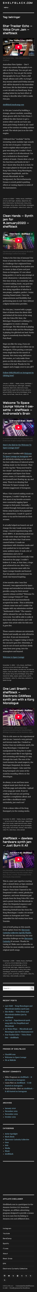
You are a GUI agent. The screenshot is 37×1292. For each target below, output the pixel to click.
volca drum (22, 207)
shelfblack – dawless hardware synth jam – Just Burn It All (18, 842)
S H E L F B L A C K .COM (17, 3)
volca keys (21, 678)
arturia (5, 201)
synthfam (16, 974)
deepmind (25, 201)
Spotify (6, 1243)
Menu (6, 7)
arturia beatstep (16, 963)
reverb (5, 974)
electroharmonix (8, 203)
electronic (13, 388)
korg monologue (21, 392)
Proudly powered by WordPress (20, 1288)
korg (25, 203)
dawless (18, 201)
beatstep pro (12, 385)
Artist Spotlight (11, 1134)
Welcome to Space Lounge (15, 1057)
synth (29, 676)
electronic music (22, 388)
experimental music (18, 390)
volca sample (21, 830)
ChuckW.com (10, 1054)
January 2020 (10, 1108)
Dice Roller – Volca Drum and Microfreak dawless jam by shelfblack (17, 1014)
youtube (22, 976)
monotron (14, 971)
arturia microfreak (14, 667)
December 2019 (11, 1111)
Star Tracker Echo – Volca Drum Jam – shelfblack (17, 30)
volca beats (28, 827)
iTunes (5, 1248)
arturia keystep (16, 965)
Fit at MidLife (10, 1060)
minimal (21, 827)
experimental (7, 390)
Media (18, 198)
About (5, 1253)
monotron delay (8, 676)
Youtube (6, 1233)
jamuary (28, 390)
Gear (7, 1142)
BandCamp (7, 1238)
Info (18, 665)
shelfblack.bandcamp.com (13, 105)
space (16, 676)
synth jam (6, 207)
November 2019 (11, 1114)
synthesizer (14, 207)
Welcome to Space (10, 657)
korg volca (14, 205)
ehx (30, 201)
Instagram (7, 1228)
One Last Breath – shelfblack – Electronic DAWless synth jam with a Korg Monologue (18, 696)
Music (22, 198)
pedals (27, 971)
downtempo (14, 669)
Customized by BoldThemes (25, 1286)
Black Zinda (9, 1137)
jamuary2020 (7, 392)
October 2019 (10, 1117)
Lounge (21, 657)
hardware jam (18, 203)
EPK (4, 1263)
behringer (11, 201)
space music (22, 676)
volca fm (29, 207)
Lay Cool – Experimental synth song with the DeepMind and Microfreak (17, 1023)
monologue (30, 205)
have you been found (15, 671)
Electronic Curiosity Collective (17, 1140)
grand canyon (14, 969)
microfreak (22, 205)
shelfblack (28, 198)
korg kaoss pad (15, 825)
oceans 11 (21, 971)
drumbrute (22, 669)
